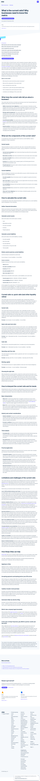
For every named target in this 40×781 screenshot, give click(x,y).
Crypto (12, 724)
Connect (12, 723)
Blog (31, 716)
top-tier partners (14, 625)
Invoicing (12, 731)
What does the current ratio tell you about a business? (11, 44)
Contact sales (10, 687)
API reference (23, 761)
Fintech (22, 734)
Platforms (22, 728)
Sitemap (31, 727)
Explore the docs (24, 699)
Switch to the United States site (20, 778)
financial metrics (5, 483)
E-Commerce (23, 719)
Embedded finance (24, 720)
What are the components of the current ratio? (10, 46)
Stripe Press (32, 737)
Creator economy (24, 732)
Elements (12, 727)
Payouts (12, 739)
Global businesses (24, 723)
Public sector (23, 746)
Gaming (22, 735)
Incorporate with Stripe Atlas (7, 18)
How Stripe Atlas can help (6, 55)
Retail (22, 747)
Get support (32, 743)
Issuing (12, 732)
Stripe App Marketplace (25, 752)
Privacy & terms (33, 721)
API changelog (23, 764)
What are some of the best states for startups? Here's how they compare (16, 668)
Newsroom (32, 736)
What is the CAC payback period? (9, 665)
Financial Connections (14, 728)
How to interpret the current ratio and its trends (10, 52)
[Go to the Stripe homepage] (3, 712)
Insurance (22, 739)
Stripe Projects (23, 767)
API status (22, 763)
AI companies (23, 731)
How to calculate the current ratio (8, 48)
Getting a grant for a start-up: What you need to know (12, 667)
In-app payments (24, 724)
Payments (13, 738)
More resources (5, 5)
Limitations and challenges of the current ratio (10, 53)
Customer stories (33, 715)
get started (5, 636)
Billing (12, 717)
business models (5, 527)
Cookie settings (33, 728)
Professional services (24, 744)
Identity (12, 730)
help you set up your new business (22, 635)
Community (32, 717)
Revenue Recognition (14, 742)
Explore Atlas (4, 700)
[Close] (38, 776)
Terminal (12, 746)
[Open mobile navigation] (38, 2)
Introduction (4, 43)
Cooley (21, 613)
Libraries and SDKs (24, 766)
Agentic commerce (24, 716)
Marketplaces (23, 726)
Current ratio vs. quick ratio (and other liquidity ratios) (11, 50)
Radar (12, 741)
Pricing (12, 713)
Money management (24, 727)
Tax (11, 745)
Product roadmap (33, 733)
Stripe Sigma (13, 743)
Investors (5, 121)
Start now (4, 687)
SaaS (21, 730)
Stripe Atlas (4, 554)
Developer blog (23, 768)
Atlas (12, 715)
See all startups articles (6, 662)
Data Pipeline (13, 726)
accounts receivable (6, 66)
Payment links (13, 737)
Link (12, 734)
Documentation (23, 760)
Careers (31, 735)
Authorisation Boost (14, 716)
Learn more (4, 28)
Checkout (12, 720)
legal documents (13, 612)
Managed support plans (34, 744)
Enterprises (23, 713)
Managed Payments (14, 735)
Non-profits (23, 743)
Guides (31, 713)
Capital (12, 719)
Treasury (12, 748)
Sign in (31, 747)
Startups (11, 5)
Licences (31, 725)
